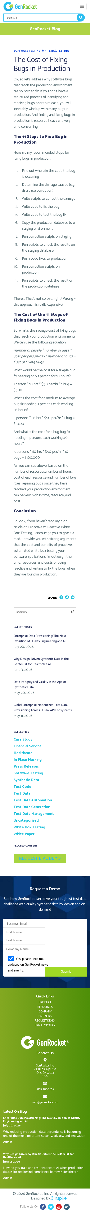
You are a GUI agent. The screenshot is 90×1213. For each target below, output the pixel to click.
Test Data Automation (33, 800)
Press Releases (26, 766)
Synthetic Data (26, 780)
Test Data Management (34, 814)
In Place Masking (28, 760)
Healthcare (23, 753)
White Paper (24, 834)
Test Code (22, 787)
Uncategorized (26, 820)
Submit (66, 971)
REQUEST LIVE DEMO (40, 858)
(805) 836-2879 (45, 1089)
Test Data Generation (32, 807)
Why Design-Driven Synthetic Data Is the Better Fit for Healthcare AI (41, 661)
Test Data (22, 793)
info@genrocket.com (45, 1102)
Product (45, 1002)
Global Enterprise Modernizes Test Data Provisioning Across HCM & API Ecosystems (43, 707)
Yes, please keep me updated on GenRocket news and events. (28, 964)
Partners (45, 1016)
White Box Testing (55, 51)
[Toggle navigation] (82, 6)
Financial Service (27, 746)
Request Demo (45, 1020)
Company (45, 1011)
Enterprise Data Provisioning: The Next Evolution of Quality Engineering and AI (40, 638)
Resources (45, 1007)
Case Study (23, 739)
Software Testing (27, 51)
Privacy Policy (45, 1025)
